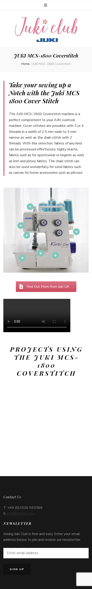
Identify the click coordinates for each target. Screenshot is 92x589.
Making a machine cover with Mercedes (30, 444)
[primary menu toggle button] (46, 5)
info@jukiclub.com (21, 513)
